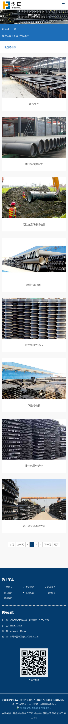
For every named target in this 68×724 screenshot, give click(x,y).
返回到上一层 (9, 29)
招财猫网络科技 (48, 704)
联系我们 (8, 598)
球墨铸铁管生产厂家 (23, 713)
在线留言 (51, 593)
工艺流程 (30, 587)
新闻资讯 (8, 593)
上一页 (20, 544)
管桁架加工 (57, 713)
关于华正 (8, 579)
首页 (15, 35)
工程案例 (30, 593)
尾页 (56, 544)
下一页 (47, 544)
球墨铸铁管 (10, 47)
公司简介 (8, 587)
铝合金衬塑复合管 (42, 713)
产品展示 (24, 35)
